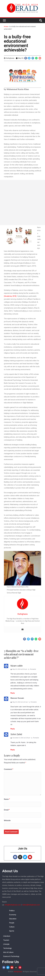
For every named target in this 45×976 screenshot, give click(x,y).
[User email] (22, 629)
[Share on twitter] (29, 58)
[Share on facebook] (25, 58)
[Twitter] (25, 857)
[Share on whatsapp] (36, 58)
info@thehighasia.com (13, 905)
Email (7, 810)
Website (7, 820)
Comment (8, 769)
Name (7, 799)
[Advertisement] (22, 202)
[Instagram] (20, 857)
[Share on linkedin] (33, 58)
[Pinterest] (20, 967)
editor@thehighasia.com (31, 905)
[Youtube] (30, 857)
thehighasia (18, 972)
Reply (12, 693)
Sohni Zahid (16, 734)
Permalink (33, 669)
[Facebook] (15, 857)
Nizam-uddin (16, 666)
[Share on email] (40, 58)
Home (6, 26)
